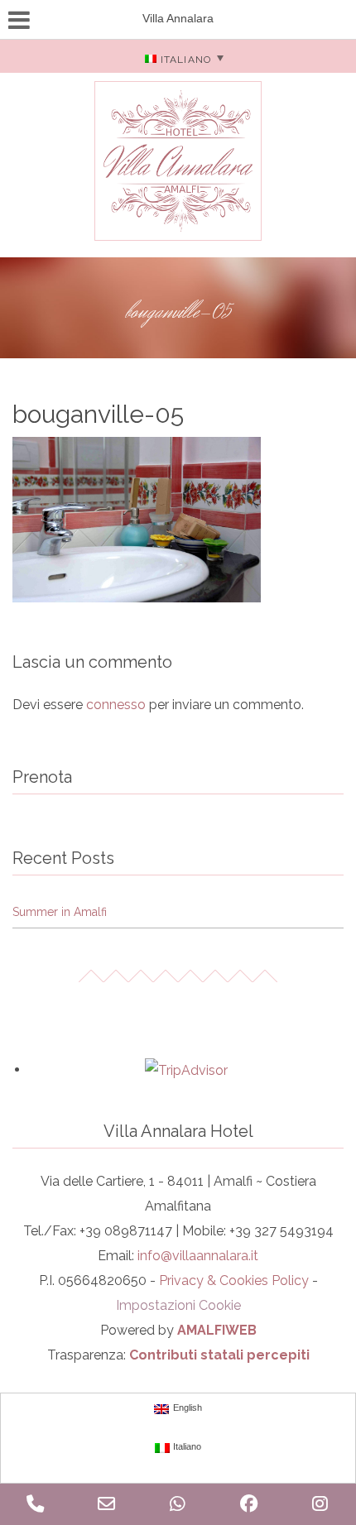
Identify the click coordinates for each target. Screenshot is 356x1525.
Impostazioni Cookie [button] (178, 1305)
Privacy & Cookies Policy (234, 1280)
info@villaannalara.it (197, 1256)
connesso (116, 704)
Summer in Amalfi (59, 911)
